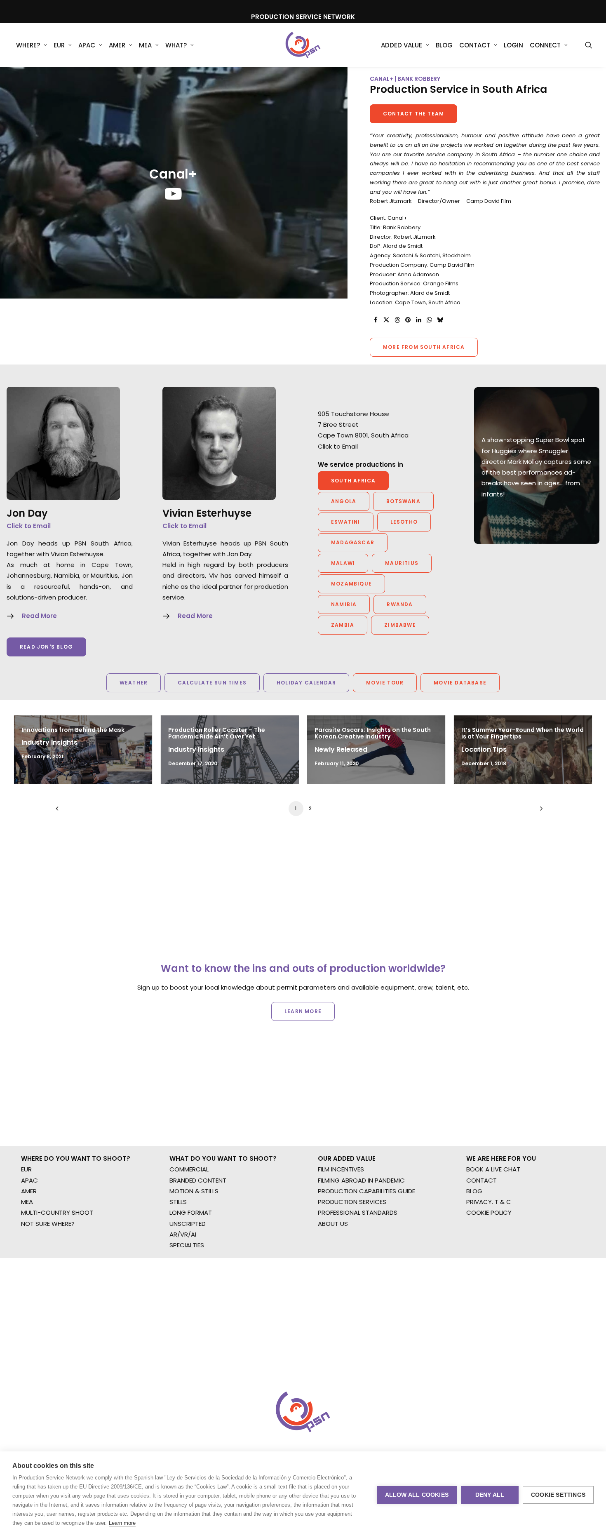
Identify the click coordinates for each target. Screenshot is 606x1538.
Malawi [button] (343, 563)
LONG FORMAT (190, 1212)
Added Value (401, 45)
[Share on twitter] (386, 320)
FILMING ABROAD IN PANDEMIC (361, 1180)
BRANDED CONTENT (197, 1180)
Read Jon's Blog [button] (46, 646)
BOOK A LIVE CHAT (493, 1169)
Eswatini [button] (345, 521)
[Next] (539, 811)
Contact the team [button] (413, 113)
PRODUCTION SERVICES (352, 1201)
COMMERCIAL (189, 1169)
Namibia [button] (344, 604)
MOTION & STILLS (193, 1191)
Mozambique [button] (351, 583)
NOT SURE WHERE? (48, 1223)
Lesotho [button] (404, 521)
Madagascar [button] (352, 542)
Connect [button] (545, 45)
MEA (145, 45)
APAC (86, 45)
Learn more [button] (303, 1011)
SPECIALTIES (186, 1245)
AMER (117, 45)
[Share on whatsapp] (429, 320)
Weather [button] (134, 682)
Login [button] (513, 45)
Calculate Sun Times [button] (212, 682)
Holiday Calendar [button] (306, 682)
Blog (444, 45)
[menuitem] (31, 45)
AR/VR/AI (182, 1234)
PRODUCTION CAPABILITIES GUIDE (366, 1191)
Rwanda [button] (400, 604)
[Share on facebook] (376, 320)
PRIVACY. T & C (488, 1201)
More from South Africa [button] (424, 346)
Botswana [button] (403, 501)
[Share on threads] (397, 320)
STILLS (178, 1201)
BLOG (474, 1191)
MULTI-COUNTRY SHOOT (57, 1212)
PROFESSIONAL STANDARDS (357, 1212)
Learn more (122, 1523)
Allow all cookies (417, 1495)
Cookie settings (558, 1495)
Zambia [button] (342, 624)
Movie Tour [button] (385, 682)
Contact (474, 45)
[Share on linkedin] (418, 320)
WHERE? (28, 45)
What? (176, 45)
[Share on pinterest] (408, 320)
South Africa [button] (353, 480)
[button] (588, 45)
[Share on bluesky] (440, 320)
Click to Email (29, 526)
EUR (59, 45)
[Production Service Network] (303, 45)
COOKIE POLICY (489, 1212)
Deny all (490, 1495)
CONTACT (481, 1180)
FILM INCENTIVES (341, 1169)
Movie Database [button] (460, 682)
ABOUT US (333, 1223)
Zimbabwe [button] (400, 624)
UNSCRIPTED (187, 1223)
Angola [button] (343, 501)
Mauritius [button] (401, 563)
